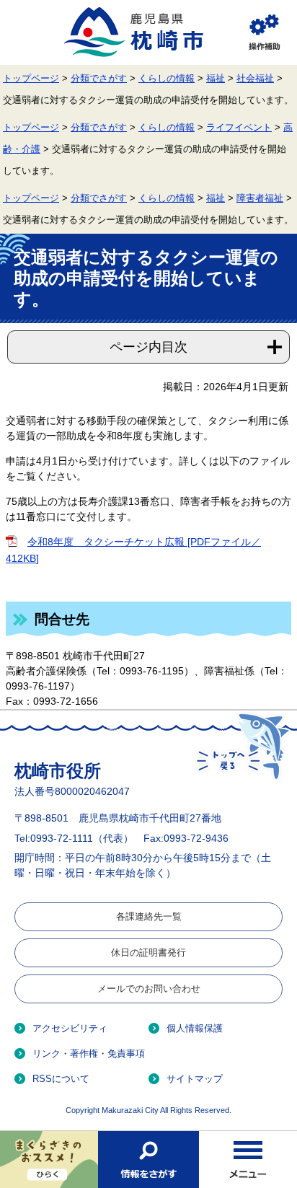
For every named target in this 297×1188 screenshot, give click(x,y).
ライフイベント (239, 128)
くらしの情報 (166, 79)
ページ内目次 (148, 347)
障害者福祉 (259, 198)
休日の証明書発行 (148, 952)
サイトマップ (195, 1078)
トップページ (31, 79)
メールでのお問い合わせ (148, 988)
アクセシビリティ (69, 1028)
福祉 (215, 79)
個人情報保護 (195, 1028)
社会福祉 (255, 79)
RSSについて (60, 1078)
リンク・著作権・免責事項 (88, 1053)
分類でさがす (99, 79)
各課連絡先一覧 (149, 916)
